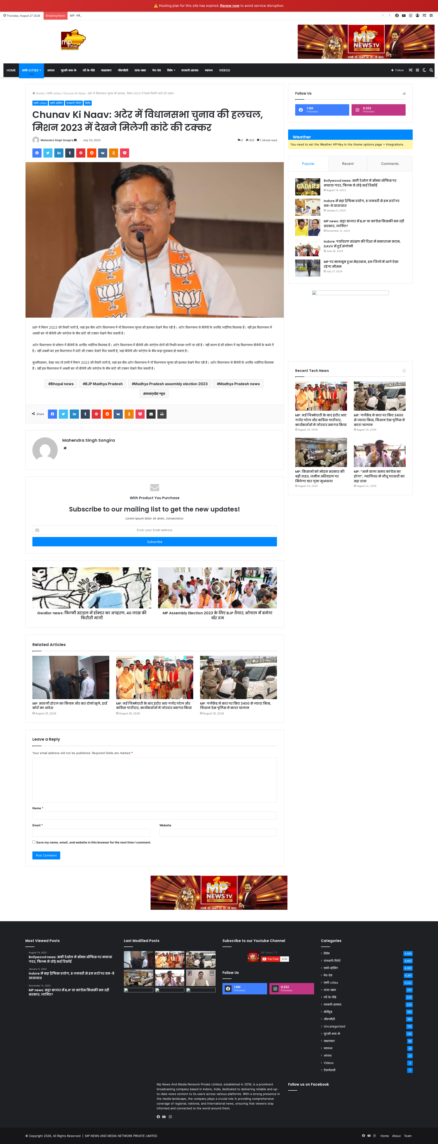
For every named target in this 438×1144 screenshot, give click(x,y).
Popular (308, 163)
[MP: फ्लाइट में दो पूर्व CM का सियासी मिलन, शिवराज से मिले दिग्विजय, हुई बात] (201, 996)
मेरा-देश (156, 70)
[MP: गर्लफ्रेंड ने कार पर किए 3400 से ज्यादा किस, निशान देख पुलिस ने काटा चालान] (238, 677)
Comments (390, 163)
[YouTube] (165, 1117)
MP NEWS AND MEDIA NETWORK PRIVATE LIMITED (121, 1136)
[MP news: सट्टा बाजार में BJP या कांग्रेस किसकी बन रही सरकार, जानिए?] (307, 227)
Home (11, 70)
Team (408, 1136)
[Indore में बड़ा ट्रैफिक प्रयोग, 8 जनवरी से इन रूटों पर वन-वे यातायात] (307, 207)
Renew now (230, 5)
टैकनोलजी (329, 1070)
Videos (224, 70)
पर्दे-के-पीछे (89, 70)
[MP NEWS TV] (73, 39)
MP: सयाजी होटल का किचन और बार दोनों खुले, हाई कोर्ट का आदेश (69, 705)
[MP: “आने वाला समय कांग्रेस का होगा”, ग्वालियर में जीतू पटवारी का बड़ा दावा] (380, 452)
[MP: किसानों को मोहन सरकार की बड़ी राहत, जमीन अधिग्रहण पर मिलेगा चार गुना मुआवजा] (321, 452)
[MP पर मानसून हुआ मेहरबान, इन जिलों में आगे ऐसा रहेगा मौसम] (307, 268)
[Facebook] (159, 1117)
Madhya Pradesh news (239, 383)
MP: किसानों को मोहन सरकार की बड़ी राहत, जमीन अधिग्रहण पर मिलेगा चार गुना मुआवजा (319, 476)
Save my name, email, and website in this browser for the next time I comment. (93, 842)
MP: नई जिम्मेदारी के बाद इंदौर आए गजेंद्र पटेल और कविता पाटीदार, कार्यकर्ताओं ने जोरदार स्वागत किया (154, 705)
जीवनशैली (123, 70)
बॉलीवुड (328, 1012)
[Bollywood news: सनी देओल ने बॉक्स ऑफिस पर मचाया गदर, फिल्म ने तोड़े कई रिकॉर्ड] (307, 186)
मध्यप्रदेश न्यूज (155, 393)
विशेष (169, 70)
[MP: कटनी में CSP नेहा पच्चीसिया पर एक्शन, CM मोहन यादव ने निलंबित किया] (201, 978)
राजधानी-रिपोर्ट (73, 103)
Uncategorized (334, 1026)
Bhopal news (62, 383)
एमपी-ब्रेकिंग (56, 103)
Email (37, 825)
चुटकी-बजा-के (68, 70)
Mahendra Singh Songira (57, 140)
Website (165, 825)
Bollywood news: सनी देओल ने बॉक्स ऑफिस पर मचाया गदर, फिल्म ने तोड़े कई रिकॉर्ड (360, 183)
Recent (348, 163)
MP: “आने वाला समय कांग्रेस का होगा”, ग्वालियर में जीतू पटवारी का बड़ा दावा (379, 476)
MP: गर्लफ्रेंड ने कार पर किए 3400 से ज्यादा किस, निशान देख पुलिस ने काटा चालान (116, 15)
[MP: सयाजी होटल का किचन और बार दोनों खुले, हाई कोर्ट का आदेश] (70, 677)
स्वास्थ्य (209, 70)
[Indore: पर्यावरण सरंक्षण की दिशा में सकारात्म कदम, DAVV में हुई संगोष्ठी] (307, 247)
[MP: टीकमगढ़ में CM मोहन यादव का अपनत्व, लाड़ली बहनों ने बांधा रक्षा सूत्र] (138, 996)
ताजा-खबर (140, 70)
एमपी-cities (30, 70)
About (396, 1136)
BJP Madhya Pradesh (104, 383)
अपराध (51, 70)
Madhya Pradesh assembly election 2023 (171, 383)
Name (37, 808)
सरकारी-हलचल (189, 70)
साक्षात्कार (106, 70)
